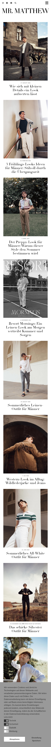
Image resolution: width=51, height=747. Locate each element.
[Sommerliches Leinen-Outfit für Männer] (25, 370)
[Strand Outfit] (25, 666)
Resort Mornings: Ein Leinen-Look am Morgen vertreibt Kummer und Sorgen (25, 329)
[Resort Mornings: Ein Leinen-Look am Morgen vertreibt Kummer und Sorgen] (25, 288)
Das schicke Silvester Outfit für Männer (25, 629)
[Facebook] (11, 3)
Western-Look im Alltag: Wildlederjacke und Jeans (25, 481)
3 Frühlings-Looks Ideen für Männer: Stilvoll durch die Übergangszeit (25, 168)
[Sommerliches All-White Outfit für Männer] (25, 518)
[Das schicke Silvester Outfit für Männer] (25, 592)
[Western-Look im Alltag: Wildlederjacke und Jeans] (25, 444)
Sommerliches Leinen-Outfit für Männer (25, 407)
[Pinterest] (7, 3)
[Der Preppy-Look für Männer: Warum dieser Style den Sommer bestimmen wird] (25, 207)
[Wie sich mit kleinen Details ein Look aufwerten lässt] (25, 51)
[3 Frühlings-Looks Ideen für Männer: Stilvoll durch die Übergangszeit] (25, 129)
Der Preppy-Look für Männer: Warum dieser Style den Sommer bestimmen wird (25, 247)
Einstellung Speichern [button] (36, 739)
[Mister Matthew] (25, 11)
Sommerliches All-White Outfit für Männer (25, 555)
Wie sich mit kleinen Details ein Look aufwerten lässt (25, 90)
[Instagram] (3, 3)
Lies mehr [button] (8, 717)
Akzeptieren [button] (15, 739)
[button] (6, 720)
